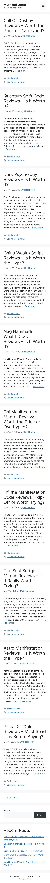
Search (7, 810)
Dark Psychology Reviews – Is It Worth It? (24, 179)
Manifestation (13, 78)
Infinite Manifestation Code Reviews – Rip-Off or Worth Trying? (25, 497)
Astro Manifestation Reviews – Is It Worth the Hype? (24, 653)
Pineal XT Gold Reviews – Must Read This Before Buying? (25, 731)
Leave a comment (15, 82)
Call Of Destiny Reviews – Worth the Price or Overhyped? (24, 25)
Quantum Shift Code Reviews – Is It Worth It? (24, 100)
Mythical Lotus (15, 4)
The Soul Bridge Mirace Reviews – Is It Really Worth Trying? (23, 578)
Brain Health (13, 781)
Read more (20, 71)
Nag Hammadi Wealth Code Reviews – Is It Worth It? (24, 339)
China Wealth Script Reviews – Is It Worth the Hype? (24, 257)
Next (16, 797)
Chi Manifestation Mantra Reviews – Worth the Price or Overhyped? (22, 419)
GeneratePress (25, 879)
